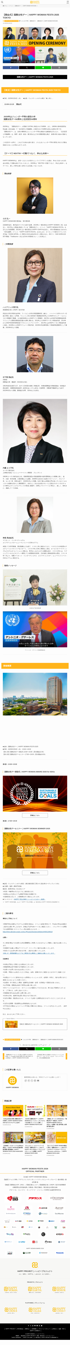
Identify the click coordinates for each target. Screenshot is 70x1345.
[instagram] (35, 1080)
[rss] (39, 1326)
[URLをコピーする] (59, 67)
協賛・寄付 (62, 1329)
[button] (11, 67)
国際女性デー (33, 20)
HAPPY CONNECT (35, 1330)
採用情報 (34, 1329)
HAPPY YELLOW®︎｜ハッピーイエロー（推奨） (30, 899)
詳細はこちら (35, 815)
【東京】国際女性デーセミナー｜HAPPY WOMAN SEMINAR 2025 (41, 1024)
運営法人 (27, 1329)
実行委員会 (20, 1329)
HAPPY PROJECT (10, 1329)
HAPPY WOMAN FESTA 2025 (11, 20)
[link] (26, 1080)
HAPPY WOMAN (12, 1087)
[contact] (41, 1326)
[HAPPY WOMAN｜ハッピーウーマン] (35, 2)
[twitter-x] (32, 1080)
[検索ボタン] (2, 2)
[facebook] (29, 1080)
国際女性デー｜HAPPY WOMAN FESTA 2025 (47, 20)
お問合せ (54, 1329)
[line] (35, 1326)
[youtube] (38, 1080)
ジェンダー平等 (24, 20)
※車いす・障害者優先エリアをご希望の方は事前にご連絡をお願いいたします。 (29, 953)
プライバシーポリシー (44, 1329)
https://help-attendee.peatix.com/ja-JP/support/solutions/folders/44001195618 (27, 932)
